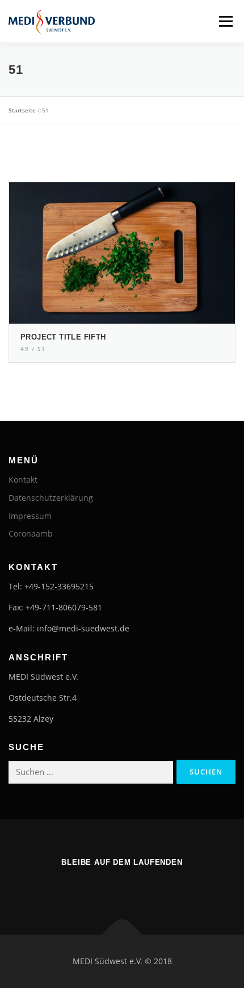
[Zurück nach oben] (122, 935)
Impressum (30, 515)
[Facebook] (106, 886)
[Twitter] (137, 886)
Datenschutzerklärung (51, 497)
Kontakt (23, 479)
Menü (225, 21)
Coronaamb (31, 533)
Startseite (22, 110)
